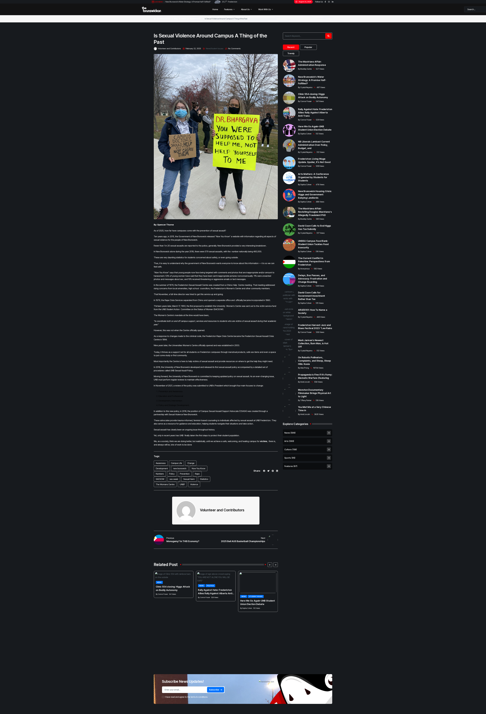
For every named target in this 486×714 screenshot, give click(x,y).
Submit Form (266, 378)
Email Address (253, 356)
